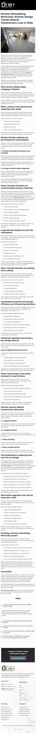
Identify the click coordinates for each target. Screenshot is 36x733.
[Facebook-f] (15, 729)
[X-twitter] (21, 729)
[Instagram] (18, 729)
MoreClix (32, 725)
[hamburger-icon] (32, 5)
